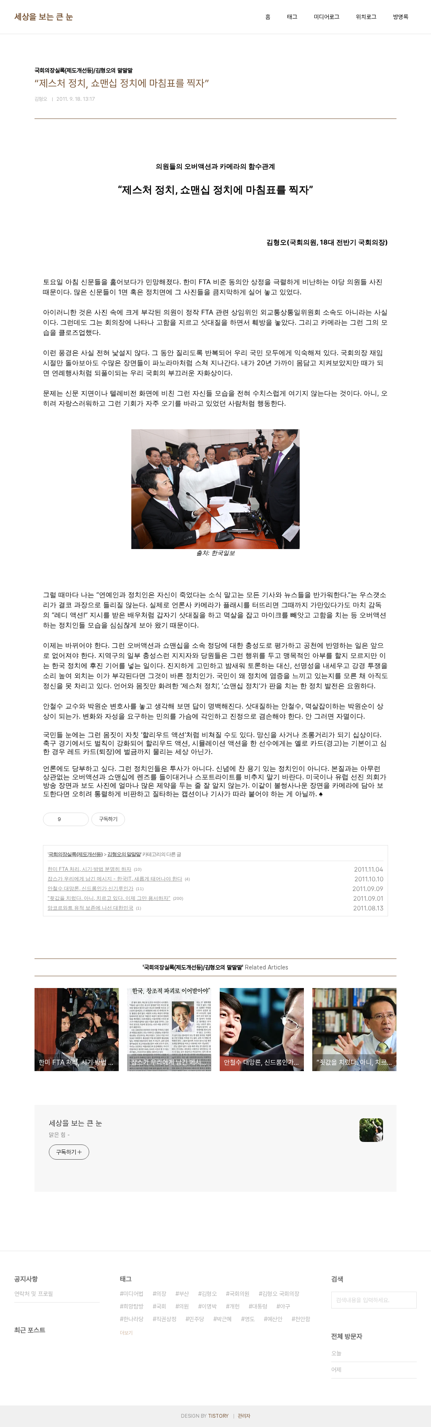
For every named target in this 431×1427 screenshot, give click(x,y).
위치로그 (366, 16)
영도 (250, 1319)
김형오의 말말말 (124, 854)
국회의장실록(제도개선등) (75, 854)
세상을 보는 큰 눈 (43, 17)
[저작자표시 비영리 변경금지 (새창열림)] (136, 819)
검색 (408, 1300)
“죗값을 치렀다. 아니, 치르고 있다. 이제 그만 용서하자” (109, 898)
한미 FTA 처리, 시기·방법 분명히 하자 (89, 869)
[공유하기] (69, 819)
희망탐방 (133, 1306)
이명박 (209, 1306)
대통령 (259, 1306)
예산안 (274, 1319)
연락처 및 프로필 (33, 1293)
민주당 (196, 1319)
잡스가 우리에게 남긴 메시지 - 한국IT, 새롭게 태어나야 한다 (115, 878)
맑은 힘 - (59, 1134)
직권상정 (166, 1319)
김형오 (209, 1293)
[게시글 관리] (79, 819)
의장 (161, 1293)
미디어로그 (326, 16)
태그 (292, 16)
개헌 (234, 1306)
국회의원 (239, 1293)
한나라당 (133, 1319)
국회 (161, 1306)
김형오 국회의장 (280, 1293)
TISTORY (218, 1416)
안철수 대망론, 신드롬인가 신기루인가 (90, 888)
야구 (285, 1306)
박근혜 (224, 1319)
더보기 (126, 1333)
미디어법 (133, 1293)
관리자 (244, 1416)
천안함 (302, 1319)
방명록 (400, 16)
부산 (184, 1293)
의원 (184, 1306)
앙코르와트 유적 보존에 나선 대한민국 (90, 908)
